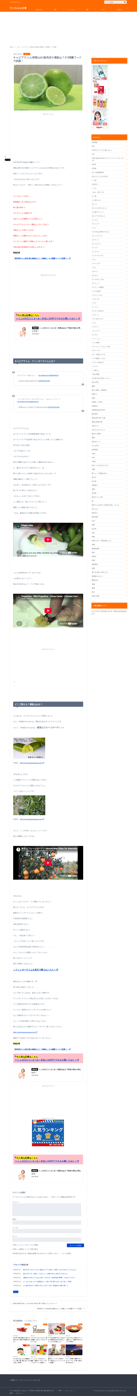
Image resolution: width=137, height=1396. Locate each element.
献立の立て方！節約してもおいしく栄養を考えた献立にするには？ (45, 1273)
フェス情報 (95, 342)
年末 (93, 457)
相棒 (93, 525)
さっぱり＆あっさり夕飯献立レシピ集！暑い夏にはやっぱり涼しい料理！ (48, 1281)
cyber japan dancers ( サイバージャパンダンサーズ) (108, 159)
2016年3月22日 (44, 381)
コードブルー (96, 263)
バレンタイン (96, 331)
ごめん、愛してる (98, 192)
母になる (95, 509)
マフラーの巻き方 (98, 362)
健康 (93, 386)
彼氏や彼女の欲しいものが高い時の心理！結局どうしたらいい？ (35, 1303)
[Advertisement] (68, 28)
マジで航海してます (98, 358)
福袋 (93, 537)
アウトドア (95, 224)
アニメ (94, 228)
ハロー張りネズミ (98, 319)
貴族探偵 (95, 564)
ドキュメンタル (97, 295)
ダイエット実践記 (98, 287)
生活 (93, 521)
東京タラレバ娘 (97, 497)
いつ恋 (94, 180)
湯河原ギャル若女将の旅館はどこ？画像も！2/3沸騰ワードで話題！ (60, 1308)
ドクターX (95, 299)
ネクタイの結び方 (98, 311)
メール (15, 1228)
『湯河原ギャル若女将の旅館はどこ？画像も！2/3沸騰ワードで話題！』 (41, 258)
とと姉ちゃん (96, 200)
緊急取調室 (95, 548)
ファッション (71, 9)
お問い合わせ (39, 9)
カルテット (95, 240)
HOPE (94, 164)
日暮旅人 (95, 485)
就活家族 (95, 449)
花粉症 (94, 556)
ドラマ (94, 303)
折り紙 (94, 481)
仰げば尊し (95, 382)
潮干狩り (95, 513)
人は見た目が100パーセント (101, 378)
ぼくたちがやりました (99, 208)
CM (93, 154)
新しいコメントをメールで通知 (26, 1245)
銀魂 (93, 588)
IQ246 (94, 168)
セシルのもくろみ (98, 279)
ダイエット (95, 283)
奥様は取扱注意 (97, 422)
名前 (14, 1219)
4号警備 (94, 142)
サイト (14, 1236)
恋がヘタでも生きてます (100, 465)
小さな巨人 (95, 445)
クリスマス (95, 251)
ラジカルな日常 (18, 8)
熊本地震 (95, 517)
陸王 (93, 592)
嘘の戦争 (95, 414)
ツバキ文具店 (96, 291)
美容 (55, 9)
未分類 (94, 493)
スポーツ (95, 271)
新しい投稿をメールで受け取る (26, 1249)
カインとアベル (97, 236)
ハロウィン (95, 315)
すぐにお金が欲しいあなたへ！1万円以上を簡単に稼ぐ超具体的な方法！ (32, 1390)
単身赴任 (95, 406)
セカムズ (95, 275)
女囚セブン (95, 426)
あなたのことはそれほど (100, 176)
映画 (93, 489)
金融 (93, 584)
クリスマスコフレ (98, 255)
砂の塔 (94, 529)
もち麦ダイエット (98, 212)
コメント (15, 1202)
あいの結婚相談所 (98, 172)
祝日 (93, 533)
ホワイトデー (96, 350)
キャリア (95, 247)
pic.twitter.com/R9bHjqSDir (49, 375)
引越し (94, 461)
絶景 (93, 544)
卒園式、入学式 (97, 402)
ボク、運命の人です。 (99, 354)
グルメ (103, 9)
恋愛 (87, 9)
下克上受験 (95, 374)
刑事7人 (94, 394)
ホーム (13, 47)
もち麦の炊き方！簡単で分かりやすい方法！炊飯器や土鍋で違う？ (45, 1285)
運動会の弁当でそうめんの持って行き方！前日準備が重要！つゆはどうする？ (49, 1277)
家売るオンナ (96, 441)
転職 (93, 568)
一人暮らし (95, 370)
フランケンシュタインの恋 (101, 346)
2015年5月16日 (54, 407)
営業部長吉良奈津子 (98, 410)
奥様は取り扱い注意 (98, 418)
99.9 (93, 146)
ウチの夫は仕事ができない (101, 232)
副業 (93, 398)
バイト (94, 323)
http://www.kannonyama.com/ (31, 763)
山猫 (93, 453)
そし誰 (94, 196)
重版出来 (95, 580)
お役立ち (119, 9)
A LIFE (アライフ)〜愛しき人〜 (102, 150)
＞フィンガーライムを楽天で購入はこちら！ (34, 969)
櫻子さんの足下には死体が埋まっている (105, 505)
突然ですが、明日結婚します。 (102, 540)
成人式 (94, 477)
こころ (94, 188)
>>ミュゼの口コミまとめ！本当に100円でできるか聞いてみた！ (47, 318)
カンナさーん (96, 244)
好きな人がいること (98, 430)
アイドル (95, 220)
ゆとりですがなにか (98, 216)
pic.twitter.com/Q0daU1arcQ (27, 402)
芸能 (93, 560)
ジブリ (94, 267)
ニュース (95, 307)
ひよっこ (95, 204)
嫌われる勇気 (96, 434)
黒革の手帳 (95, 596)
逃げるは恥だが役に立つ (100, 572)
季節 (93, 437)
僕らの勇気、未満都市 (99, 390)
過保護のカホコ (97, 576)
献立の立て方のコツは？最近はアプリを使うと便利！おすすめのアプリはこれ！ (50, 1270)
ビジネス (95, 335)
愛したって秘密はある (99, 473)
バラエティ (95, 327)
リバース (95, 366)
